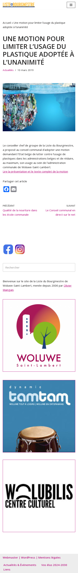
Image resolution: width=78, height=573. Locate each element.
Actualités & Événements (19, 565)
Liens (6, 569)
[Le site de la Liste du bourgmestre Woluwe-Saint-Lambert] (19, 5)
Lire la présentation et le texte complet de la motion (35, 171)
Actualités (8, 70)
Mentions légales (49, 557)
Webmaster (10, 557)
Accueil (7, 22)
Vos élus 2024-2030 (54, 565)
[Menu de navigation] (71, 5)
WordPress (28, 557)
